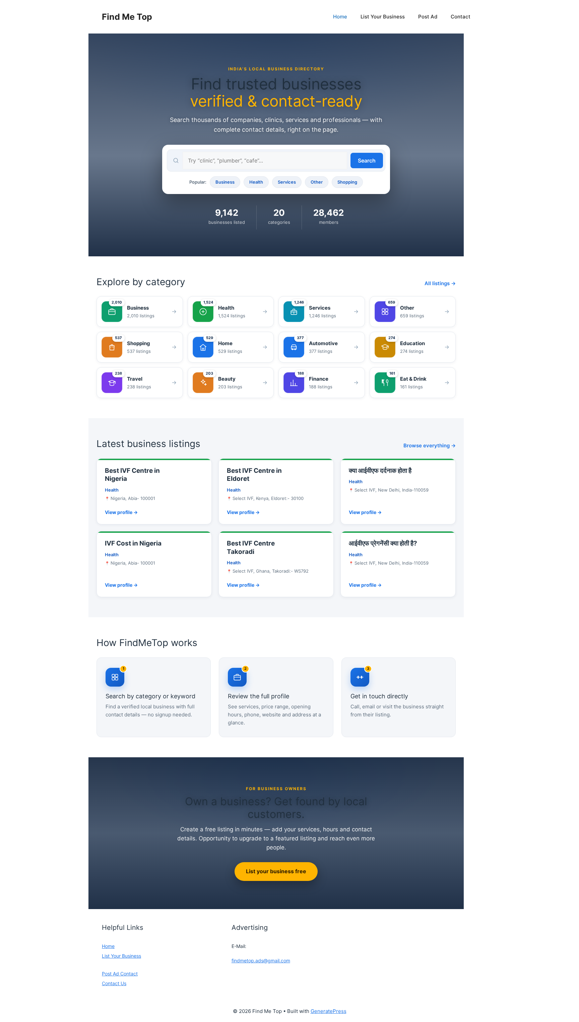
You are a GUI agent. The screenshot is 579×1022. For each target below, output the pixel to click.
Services (287, 182)
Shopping (347, 182)
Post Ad (427, 16)
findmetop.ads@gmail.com (261, 960)
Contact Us (114, 983)
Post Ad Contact (120, 973)
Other (317, 182)
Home (340, 16)
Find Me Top (127, 17)
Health (256, 182)
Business (225, 182)
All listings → (440, 283)
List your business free (276, 871)
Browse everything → (429, 445)
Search (367, 160)
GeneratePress (328, 1011)
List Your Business (383, 16)
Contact (460, 16)
